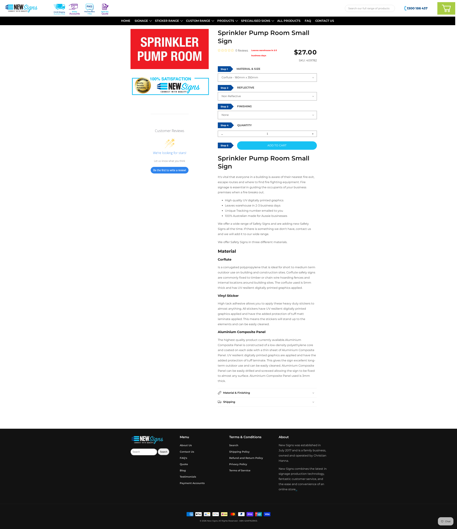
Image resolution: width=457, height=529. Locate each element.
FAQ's (183, 458)
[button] (142, 21)
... (296, 489)
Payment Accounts (192, 483)
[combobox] (370, 8)
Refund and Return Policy (246, 458)
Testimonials (188, 476)
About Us (186, 445)
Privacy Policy (238, 464)
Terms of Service (239, 470)
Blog (183, 470)
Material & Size (248, 68)
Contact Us (187, 451)
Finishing (244, 106)
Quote (184, 464)
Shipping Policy (239, 451)
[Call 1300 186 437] (416, 8)
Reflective (245, 87)
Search (233, 445)
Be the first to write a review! (169, 170)
